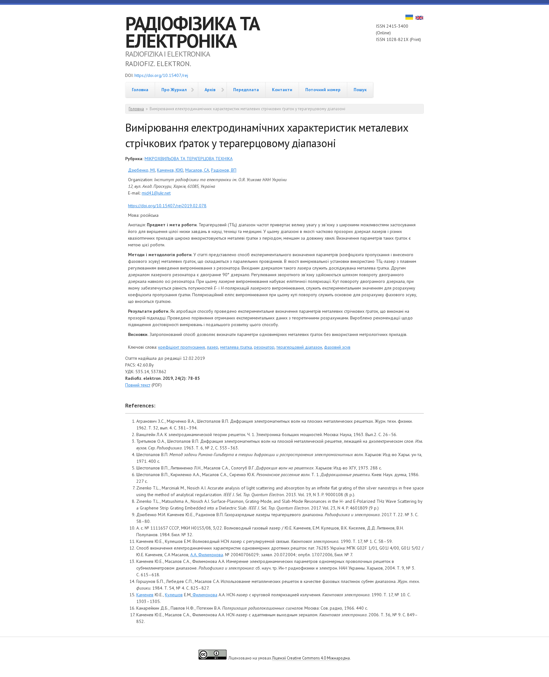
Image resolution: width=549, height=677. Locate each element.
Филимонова (204, 595)
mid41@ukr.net (156, 193)
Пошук (360, 89)
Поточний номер (323, 89)
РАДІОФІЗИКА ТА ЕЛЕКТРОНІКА (192, 32)
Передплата (246, 89)
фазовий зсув (337, 347)
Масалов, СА (197, 170)
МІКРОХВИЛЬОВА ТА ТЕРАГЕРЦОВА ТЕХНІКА (189, 158)
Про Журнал (174, 89)
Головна (140, 89)
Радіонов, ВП (223, 170)
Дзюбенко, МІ (141, 170)
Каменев (144, 595)
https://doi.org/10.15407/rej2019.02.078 (167, 206)
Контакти (282, 89)
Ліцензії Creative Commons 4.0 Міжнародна (311, 657)
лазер (212, 347)
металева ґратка (236, 347)
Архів (210, 89)
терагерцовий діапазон (299, 347)
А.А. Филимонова (206, 554)
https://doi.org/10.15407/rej (161, 75)
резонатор (264, 347)
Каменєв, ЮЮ (170, 170)
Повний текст (137, 385)
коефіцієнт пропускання (181, 347)
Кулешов (174, 595)
